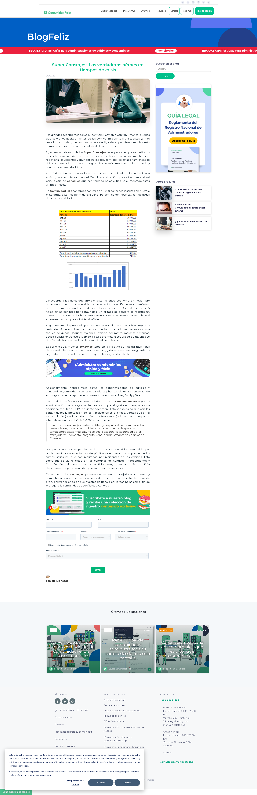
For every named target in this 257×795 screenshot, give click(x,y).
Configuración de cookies (16, 791)
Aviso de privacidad (114, 700)
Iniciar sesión (204, 11)
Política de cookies (114, 705)
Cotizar (174, 11)
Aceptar (101, 782)
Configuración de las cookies (75, 782)
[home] (57, 11)
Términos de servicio (115, 715)
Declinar (127, 782)
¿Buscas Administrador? (71, 710)
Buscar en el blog (167, 63)
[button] (108, 11)
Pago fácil (187, 11)
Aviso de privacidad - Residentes (122, 710)
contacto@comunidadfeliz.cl (176, 761)
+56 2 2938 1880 (169, 699)
